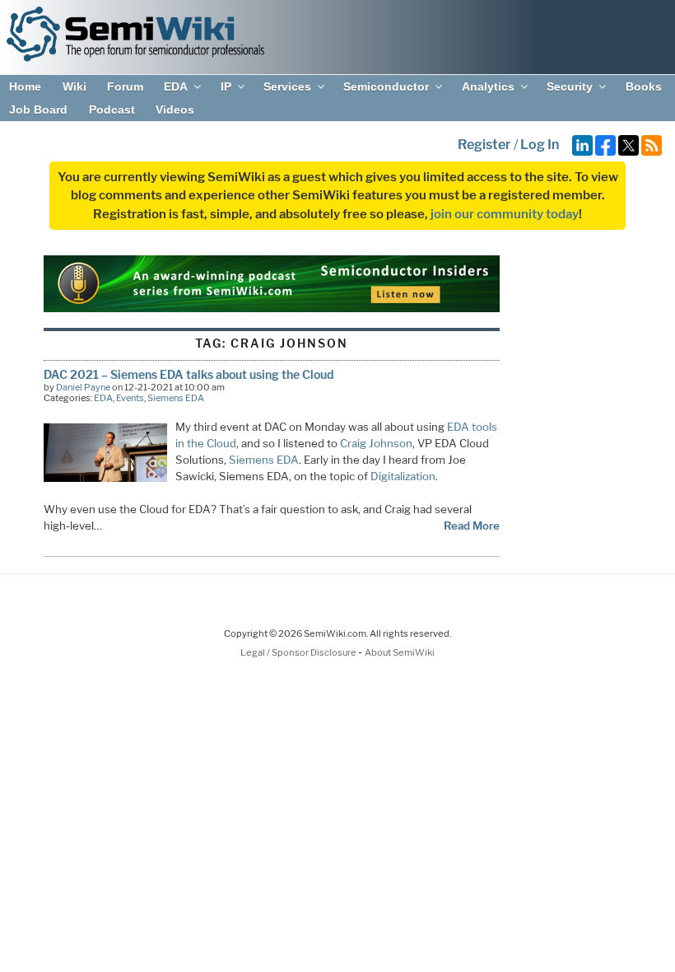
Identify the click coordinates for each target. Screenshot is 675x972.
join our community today (505, 214)
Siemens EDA (175, 398)
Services (287, 86)
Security (570, 86)
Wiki (74, 86)
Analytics (488, 86)
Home (25, 86)
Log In (539, 144)
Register (484, 144)
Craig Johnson (376, 443)
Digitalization (402, 476)
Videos (175, 109)
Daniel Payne (83, 387)
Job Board (38, 109)
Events (130, 398)
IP (226, 86)
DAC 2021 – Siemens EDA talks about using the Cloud (188, 374)
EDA (176, 86)
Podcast (112, 109)
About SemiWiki (400, 652)
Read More (472, 525)
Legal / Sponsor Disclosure (299, 652)
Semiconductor (386, 86)
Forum (125, 86)
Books (644, 86)
